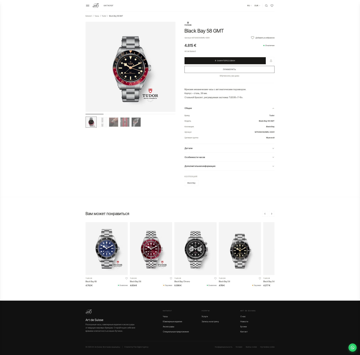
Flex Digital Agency (140, 347)
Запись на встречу (210, 321)
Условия (239, 347)
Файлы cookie (251, 347)
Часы (97, 16)
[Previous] (265, 214)
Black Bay (191, 183)
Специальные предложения (176, 331)
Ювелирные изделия (172, 321)
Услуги (205, 316)
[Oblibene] (271, 5)
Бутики (243, 326)
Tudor (104, 16)
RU (248, 5)
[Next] (271, 214)
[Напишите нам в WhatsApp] (352, 347)
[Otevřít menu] (88, 5)
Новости (244, 321)
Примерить (229, 69)
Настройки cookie (267, 347)
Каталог (109, 5)
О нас (243, 316)
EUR (256, 5)
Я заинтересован (225, 60)
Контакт (244, 331)
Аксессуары (168, 326)
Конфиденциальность (223, 347)
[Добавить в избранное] (126, 278)
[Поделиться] (270, 60)
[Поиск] (266, 5)
